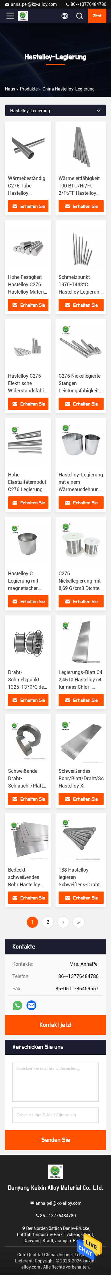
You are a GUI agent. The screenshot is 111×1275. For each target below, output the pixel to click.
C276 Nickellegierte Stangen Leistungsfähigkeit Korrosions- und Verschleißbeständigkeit (85, 390)
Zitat (97, 16)
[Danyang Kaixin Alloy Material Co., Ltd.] (30, 16)
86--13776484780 (88, 4)
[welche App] (17, 1005)
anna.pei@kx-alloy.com (34, 4)
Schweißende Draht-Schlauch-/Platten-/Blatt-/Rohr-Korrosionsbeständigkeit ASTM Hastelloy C (44, 785)
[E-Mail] (31, 1005)
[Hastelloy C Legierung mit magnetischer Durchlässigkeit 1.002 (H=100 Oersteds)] (28, 544)
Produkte (29, 89)
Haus (10, 89)
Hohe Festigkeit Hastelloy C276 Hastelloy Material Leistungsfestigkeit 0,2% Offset (28, 292)
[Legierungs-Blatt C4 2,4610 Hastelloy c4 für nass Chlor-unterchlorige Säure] (81, 642)
